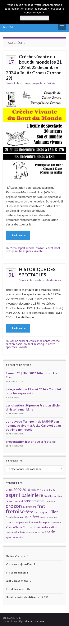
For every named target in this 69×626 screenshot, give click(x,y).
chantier (39, 501)
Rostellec (33, 532)
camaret (18, 501)
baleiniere (32, 495)
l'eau (8, 517)
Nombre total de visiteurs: (23, 597)
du (23, 506)
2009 (17, 490)
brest (47, 495)
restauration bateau (17, 532)
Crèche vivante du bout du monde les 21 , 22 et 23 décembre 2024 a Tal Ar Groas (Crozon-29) (34, 67)
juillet (53, 511)
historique (40, 344)
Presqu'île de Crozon (19, 527)
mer (8, 522)
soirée (41, 532)
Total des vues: (16, 589)
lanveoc (19, 517)
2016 (33, 490)
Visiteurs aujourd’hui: (20, 564)
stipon (21, 537)
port (47, 522)
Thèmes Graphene (34, 621)
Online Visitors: (16, 556)
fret (30, 344)
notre (51, 344)
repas (36, 527)
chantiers (50, 501)
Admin (12, 83)
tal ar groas (26, 251)
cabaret (23, 340)
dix (25, 344)
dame (19, 344)
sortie (50, 531)
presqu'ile (12, 251)
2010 (26, 490)
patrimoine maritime (32, 522)
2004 (9, 490)
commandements (39, 340)
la (12, 517)
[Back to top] (60, 617)
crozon (40, 248)
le (26, 517)
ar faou (54, 490)
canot (28, 500)
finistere (31, 506)
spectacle (12, 347)
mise (15, 522)
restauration (49, 527)
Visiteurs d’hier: (16, 572)
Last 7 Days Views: (18, 580)
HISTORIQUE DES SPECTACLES (37, 272)
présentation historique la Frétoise (31, 441)
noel (57, 248)
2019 (40, 490)
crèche (30, 248)
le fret (49, 248)
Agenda (38, 83)
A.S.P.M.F (9, 27)
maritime (52, 517)
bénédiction (56, 496)
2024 (13, 248)
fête (29, 511)
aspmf (21, 248)
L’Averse (44, 517)
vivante (38, 251)
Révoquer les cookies (34, 18)
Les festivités (50, 83)
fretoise (15, 511)
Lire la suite (18, 235)
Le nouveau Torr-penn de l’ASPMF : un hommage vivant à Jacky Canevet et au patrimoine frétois (33, 425)
